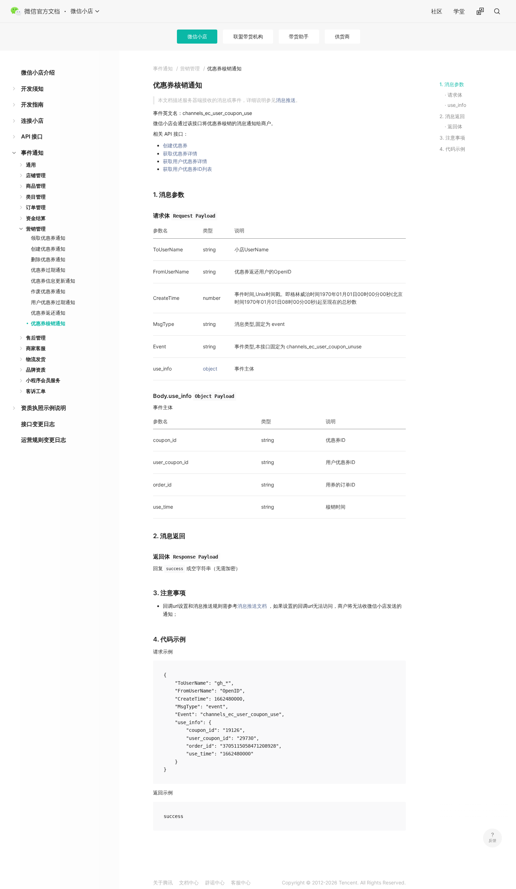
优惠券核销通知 (48, 323)
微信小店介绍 (38, 72)
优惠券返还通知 (48, 313)
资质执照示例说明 (43, 407)
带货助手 (299, 36)
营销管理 (36, 229)
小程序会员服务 (43, 380)
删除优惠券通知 (48, 259)
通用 (31, 165)
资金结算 (36, 218)
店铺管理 (36, 175)
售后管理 (36, 338)
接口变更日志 (38, 423)
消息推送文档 (252, 606)
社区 (436, 11)
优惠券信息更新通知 (53, 281)
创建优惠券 (175, 145)
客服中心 (241, 882)
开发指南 (32, 104)
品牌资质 (36, 370)
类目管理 (36, 197)
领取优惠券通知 (48, 238)
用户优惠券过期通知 (53, 302)
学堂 (459, 11)
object (210, 369)
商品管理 (36, 186)
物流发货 (36, 359)
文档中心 (189, 882)
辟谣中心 (215, 882)
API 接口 (32, 136)
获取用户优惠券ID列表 (187, 169)
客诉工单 (36, 391)
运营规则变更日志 (43, 439)
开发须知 (32, 88)
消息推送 (286, 100)
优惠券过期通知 (48, 270)
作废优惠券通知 (48, 291)
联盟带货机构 (248, 36)
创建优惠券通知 (48, 249)
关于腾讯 (163, 882)
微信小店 (197, 36)
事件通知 (32, 152)
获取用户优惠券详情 (185, 161)
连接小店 (32, 120)
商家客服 (36, 348)
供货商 (342, 36)
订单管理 (36, 207)
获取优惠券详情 (180, 153)
